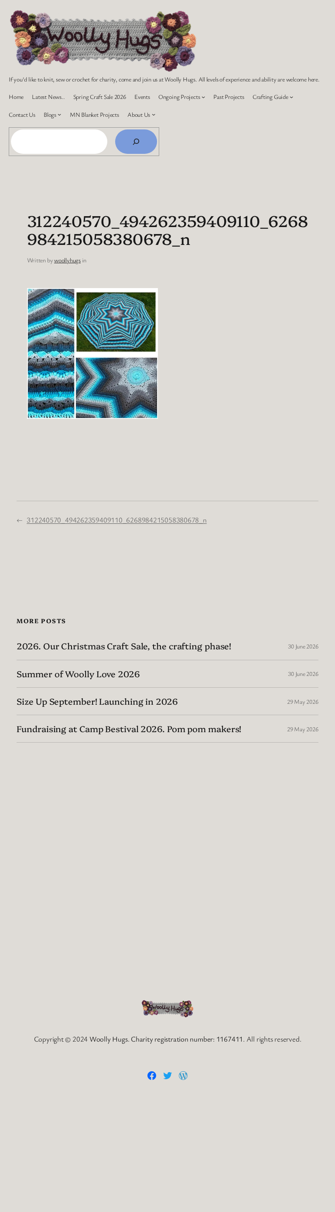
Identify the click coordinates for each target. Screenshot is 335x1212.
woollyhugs (67, 260)
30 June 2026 (303, 646)
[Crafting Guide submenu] (291, 96)
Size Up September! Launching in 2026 (97, 701)
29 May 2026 (302, 701)
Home (16, 96)
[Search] (136, 141)
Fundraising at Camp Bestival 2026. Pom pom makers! (129, 728)
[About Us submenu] (153, 114)
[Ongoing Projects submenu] (203, 96)
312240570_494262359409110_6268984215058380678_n (117, 520)
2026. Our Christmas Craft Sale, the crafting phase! (124, 646)
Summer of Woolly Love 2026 (78, 674)
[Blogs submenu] (59, 114)
